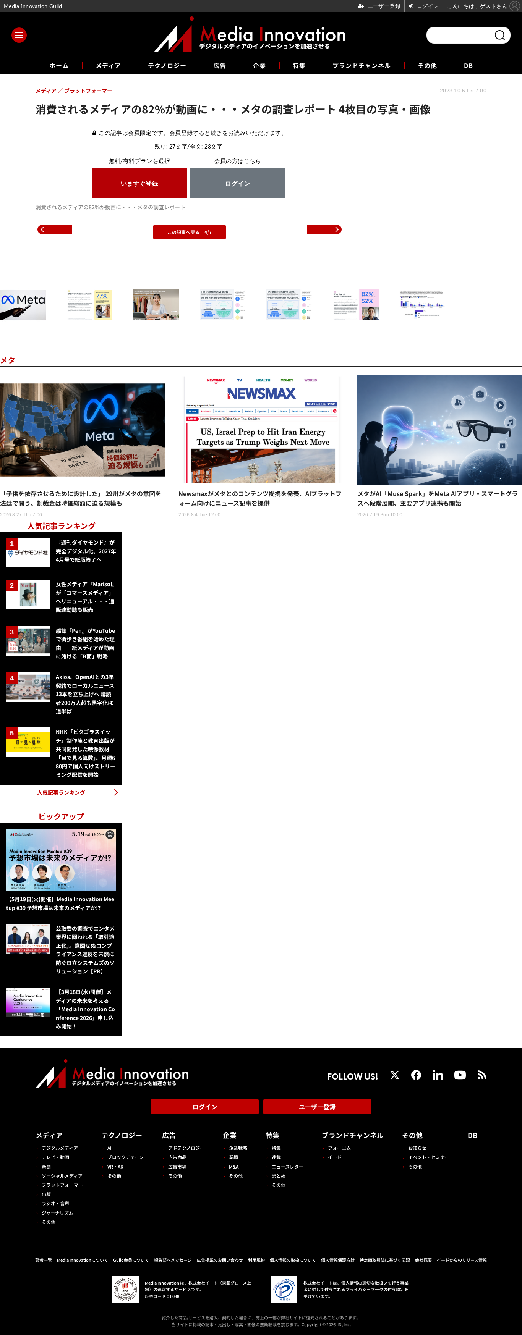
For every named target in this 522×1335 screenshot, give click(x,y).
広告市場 (177, 1166)
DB (468, 65)
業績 (233, 1157)
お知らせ (417, 1147)
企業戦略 (238, 1147)
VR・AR (115, 1166)
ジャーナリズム (57, 1212)
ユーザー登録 (317, 1106)
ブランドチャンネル (361, 65)
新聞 (46, 1166)
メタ (7, 359)
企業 (259, 65)
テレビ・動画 (55, 1157)
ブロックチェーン (125, 1157)
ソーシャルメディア (62, 1175)
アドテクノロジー (186, 1147)
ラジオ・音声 (55, 1203)
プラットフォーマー (62, 1184)
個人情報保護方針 (338, 1260)
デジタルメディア (60, 1147)
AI (109, 1147)
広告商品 (177, 1157)
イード (335, 1157)
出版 (46, 1194)
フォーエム (339, 1147)
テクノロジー (167, 65)
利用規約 (256, 1260)
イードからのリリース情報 (462, 1260)
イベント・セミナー (428, 1157)
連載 (276, 1157)
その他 (427, 65)
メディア (108, 65)
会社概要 (423, 1260)
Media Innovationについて (82, 1260)
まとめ (278, 1175)
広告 (219, 65)
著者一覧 (43, 1260)
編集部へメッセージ (173, 1260)
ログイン (205, 1106)
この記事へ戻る (189, 232)
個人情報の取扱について (293, 1260)
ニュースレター (287, 1166)
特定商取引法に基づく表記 (385, 1260)
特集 (299, 65)
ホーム (59, 65)
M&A (233, 1166)
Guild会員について (131, 1260)
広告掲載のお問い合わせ (220, 1260)
